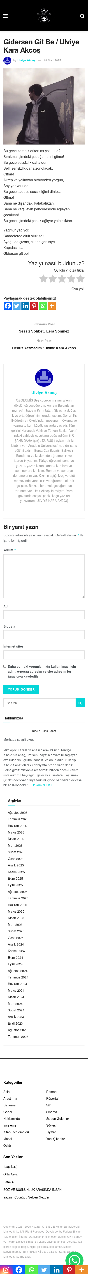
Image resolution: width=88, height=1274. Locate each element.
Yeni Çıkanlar (55, 1138)
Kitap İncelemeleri (16, 1132)
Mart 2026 (15, 845)
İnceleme (9, 1125)
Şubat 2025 (16, 931)
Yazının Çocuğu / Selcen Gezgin (26, 1197)
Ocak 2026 (15, 858)
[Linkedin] (25, 306)
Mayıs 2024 (16, 990)
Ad (5, 606)
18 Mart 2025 (52, 60)
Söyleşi (51, 1125)
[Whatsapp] (43, 306)
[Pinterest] (34, 306)
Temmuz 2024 (18, 977)
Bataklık (8, 1182)
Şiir (48, 1105)
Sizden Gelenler (57, 1118)
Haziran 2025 (17, 905)
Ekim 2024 (15, 957)
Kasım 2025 (16, 872)
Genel (7, 1112)
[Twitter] (17, 306)
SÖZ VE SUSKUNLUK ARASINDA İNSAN (32, 1189)
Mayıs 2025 (16, 911)
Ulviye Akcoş (26, 60)
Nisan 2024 (16, 997)
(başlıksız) (10, 1166)
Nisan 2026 (16, 838)
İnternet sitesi (14, 646)
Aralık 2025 (16, 865)
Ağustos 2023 (18, 1030)
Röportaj (52, 1098)
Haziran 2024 (17, 983)
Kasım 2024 (16, 950)
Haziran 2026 (17, 825)
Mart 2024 (15, 1003)
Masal (7, 1138)
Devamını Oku (42, 785)
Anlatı (7, 1091)
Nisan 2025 (16, 918)
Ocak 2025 (15, 937)
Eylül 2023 (15, 1023)
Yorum (9, 550)
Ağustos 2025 (18, 891)
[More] (52, 306)
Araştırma (10, 1098)
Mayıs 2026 (16, 832)
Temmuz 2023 (18, 1036)
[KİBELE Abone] (74, 1261)
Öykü (7, 1145)
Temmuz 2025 (18, 898)
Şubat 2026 (16, 852)
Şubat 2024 (16, 1010)
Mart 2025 (15, 924)
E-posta (9, 626)
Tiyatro (51, 1132)
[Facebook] (8, 306)
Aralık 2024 (16, 944)
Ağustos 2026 (18, 812)
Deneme (9, 1105)
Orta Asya (10, 1174)
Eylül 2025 (15, 885)
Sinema (51, 1112)
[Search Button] (80, 702)
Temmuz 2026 (18, 819)
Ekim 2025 (15, 878)
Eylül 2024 (15, 964)
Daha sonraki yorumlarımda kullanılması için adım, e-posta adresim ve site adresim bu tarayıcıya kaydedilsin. (42, 671)
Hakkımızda (11, 1118)
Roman (51, 1091)
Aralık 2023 (16, 1016)
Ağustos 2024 (18, 970)
